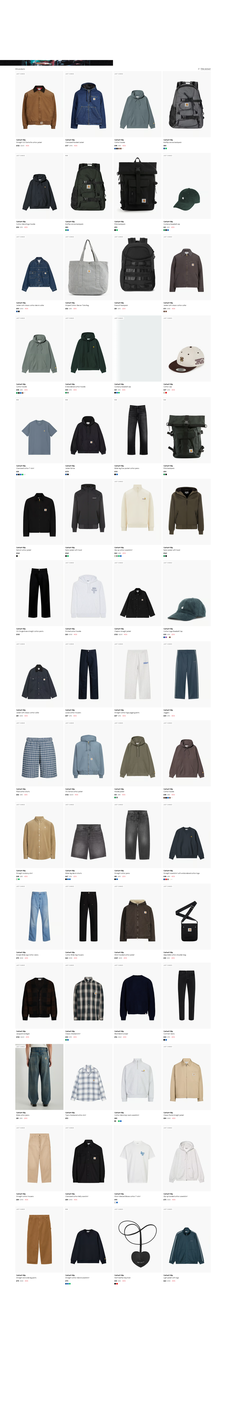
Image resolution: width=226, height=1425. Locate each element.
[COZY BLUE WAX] (164, 637)
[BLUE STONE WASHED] (17, 311)
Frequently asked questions (143, 1377)
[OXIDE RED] (117, 1283)
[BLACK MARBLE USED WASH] (115, 474)
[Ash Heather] (68, 392)
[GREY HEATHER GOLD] (117, 797)
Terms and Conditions (141, 1384)
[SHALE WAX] (170, 637)
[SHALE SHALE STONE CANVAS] (164, 311)
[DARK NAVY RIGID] (66, 474)
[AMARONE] (166, 879)
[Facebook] (205, 1421)
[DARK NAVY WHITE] (168, 230)
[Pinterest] (218, 1421)
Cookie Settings (100, 1422)
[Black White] (166, 230)
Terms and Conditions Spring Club (145, 1387)
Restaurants (176, 1400)
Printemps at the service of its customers (186, 1377)
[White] (115, 1202)
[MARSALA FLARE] (166, 392)
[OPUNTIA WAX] (19, 879)
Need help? (142, 1361)
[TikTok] (214, 1421)
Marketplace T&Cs (140, 1390)
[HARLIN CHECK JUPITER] (68, 1040)
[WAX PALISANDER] (164, 392)
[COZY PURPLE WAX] (166, 637)
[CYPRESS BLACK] (68, 556)
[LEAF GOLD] (22, 474)
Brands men (30, 14)
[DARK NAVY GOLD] (20, 474)
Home (17, 14)
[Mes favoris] (216, 8)
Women (127, 47)
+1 (122, 148)
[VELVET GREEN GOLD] (17, 393)
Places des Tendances (103, 1390)
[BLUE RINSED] (70, 879)
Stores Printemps (101, 1381)
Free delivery (68, 1361)
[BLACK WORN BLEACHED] (66, 879)
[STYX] (164, 148)
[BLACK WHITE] (66, 556)
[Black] (115, 230)
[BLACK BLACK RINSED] (17, 556)
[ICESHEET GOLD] (17, 474)
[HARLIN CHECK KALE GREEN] (66, 1040)
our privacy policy (41, 1390)
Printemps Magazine (179, 1390)
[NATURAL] (115, 556)
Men (22, 14)
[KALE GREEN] (66, 392)
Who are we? (100, 1377)
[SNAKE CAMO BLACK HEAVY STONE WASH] (19, 311)
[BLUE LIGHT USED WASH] (166, 1040)
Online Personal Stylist (180, 1387)
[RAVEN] (166, 148)
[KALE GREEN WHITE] (164, 230)
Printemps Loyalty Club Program (106, 1384)
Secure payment (32, 1361)
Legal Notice (137, 1397)
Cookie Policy (87, 1422)
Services (219, 2)
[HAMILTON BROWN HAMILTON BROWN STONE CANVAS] (166, 311)
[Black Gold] (117, 148)
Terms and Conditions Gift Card (145, 1393)
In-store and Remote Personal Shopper (186, 1384)
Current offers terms (140, 1381)
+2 (24, 474)
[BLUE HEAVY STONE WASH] (68, 879)
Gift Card (175, 1381)
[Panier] (220, 8)
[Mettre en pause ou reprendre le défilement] (5, 2)
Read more (6, 1343)
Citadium (98, 1393)
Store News (176, 1393)
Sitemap (111, 1422)
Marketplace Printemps (103, 1387)
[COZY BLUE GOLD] (115, 148)
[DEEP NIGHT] (164, 879)
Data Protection (139, 1400)
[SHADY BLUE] (120, 556)
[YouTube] (222, 1421)
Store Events (176, 1397)
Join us (97, 1400)
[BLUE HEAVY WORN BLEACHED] (117, 474)
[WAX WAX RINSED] (19, 556)
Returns (103, 1361)
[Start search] (181, 8)
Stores (211, 2)
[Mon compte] (212, 8)
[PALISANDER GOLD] (119, 148)
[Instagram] (210, 1421)
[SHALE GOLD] (120, 148)
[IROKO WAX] (168, 637)
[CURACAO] (117, 1202)
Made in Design (100, 1397)
